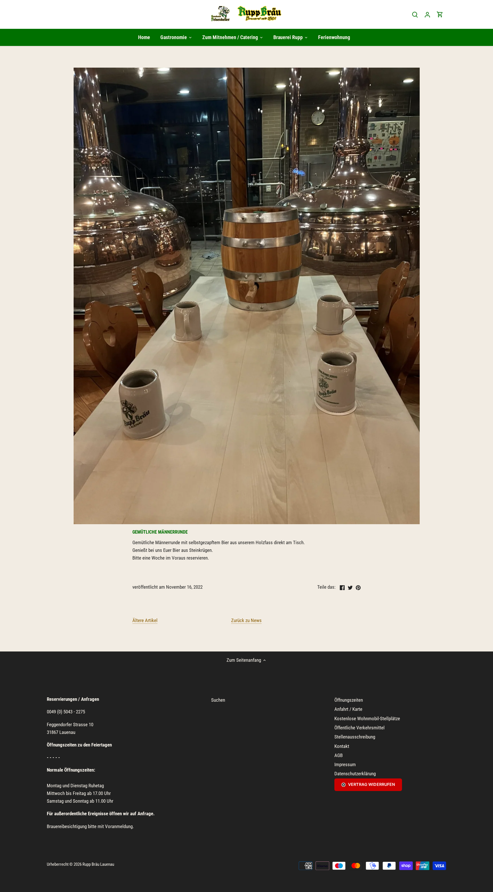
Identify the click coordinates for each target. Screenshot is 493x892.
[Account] (427, 14)
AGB (338, 755)
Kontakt (341, 746)
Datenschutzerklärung (355, 773)
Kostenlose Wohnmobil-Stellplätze (367, 718)
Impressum (345, 764)
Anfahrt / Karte (348, 709)
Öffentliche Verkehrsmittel (359, 727)
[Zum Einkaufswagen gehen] (440, 14)
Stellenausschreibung (354, 737)
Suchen (218, 700)
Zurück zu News (246, 620)
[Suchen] (415, 14)
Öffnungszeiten (348, 700)
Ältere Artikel (144, 620)
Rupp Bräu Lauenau (98, 864)
